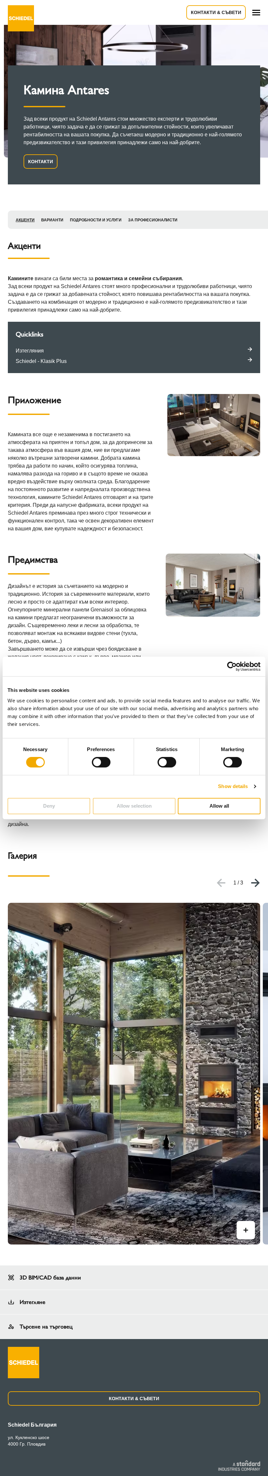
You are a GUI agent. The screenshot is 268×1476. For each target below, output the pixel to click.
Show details (233, 786)
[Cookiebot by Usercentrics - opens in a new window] (231, 666)
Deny (49, 806)
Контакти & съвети (216, 12)
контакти (40, 161)
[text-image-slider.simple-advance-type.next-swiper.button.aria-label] (255, 882)
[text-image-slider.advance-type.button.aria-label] (246, 1230)
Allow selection (134, 806)
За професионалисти (152, 220)
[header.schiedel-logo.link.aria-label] (21, 12)
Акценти (25, 220)
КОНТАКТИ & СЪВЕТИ (134, 1398)
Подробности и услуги (96, 220)
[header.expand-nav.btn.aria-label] (256, 12)
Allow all (219, 806)
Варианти (52, 220)
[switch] (101, 762)
